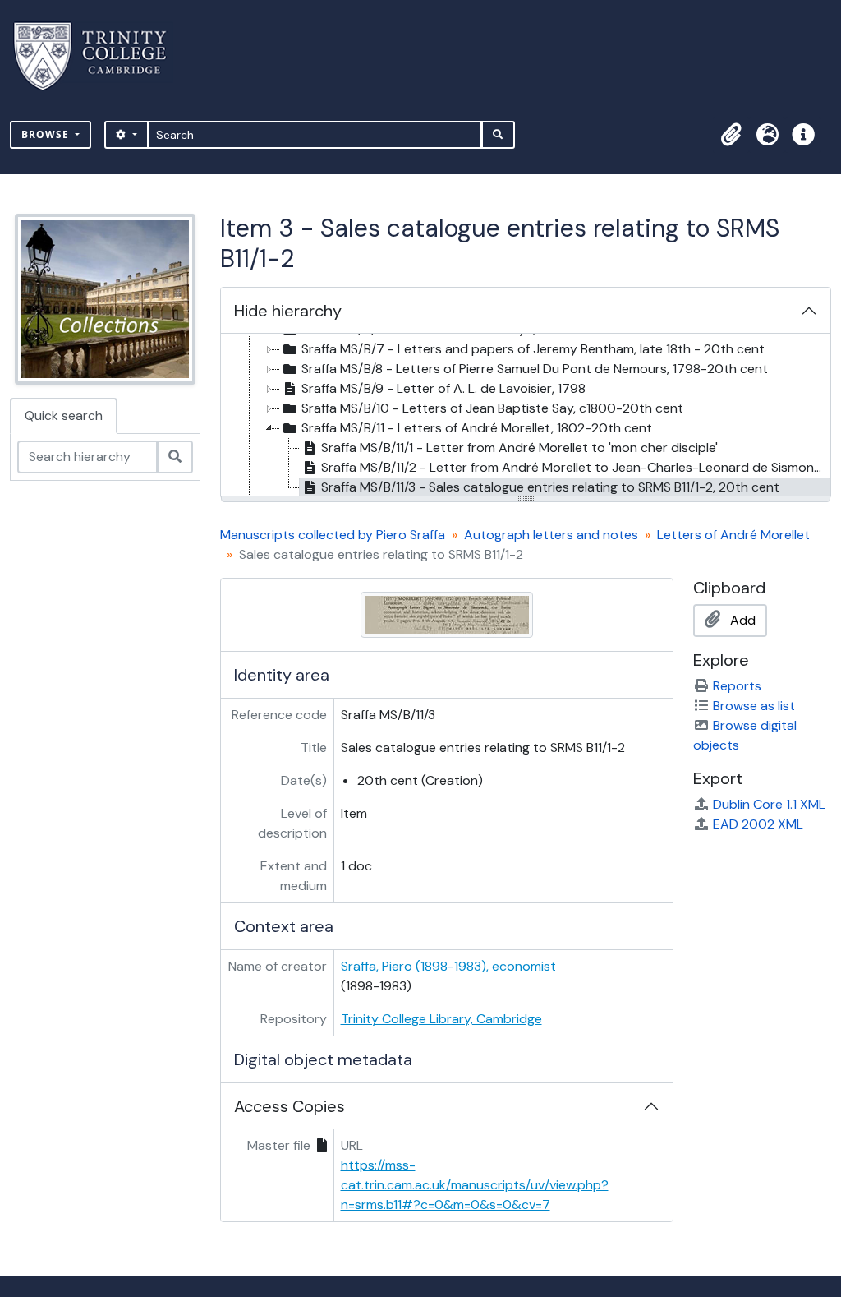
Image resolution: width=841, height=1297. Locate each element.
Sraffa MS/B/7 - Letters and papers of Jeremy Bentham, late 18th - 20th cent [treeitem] (533, 349)
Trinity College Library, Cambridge (441, 1018)
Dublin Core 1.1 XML (769, 804)
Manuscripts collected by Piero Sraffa (332, 534)
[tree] (525, 416)
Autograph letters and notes (551, 534)
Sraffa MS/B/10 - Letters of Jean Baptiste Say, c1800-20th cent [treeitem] (492, 408)
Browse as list (754, 705)
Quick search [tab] (64, 415)
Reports (737, 686)
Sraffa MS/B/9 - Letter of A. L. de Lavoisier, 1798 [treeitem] (443, 388)
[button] (731, 135)
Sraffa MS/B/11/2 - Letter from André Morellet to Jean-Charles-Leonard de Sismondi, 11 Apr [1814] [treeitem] (575, 467)
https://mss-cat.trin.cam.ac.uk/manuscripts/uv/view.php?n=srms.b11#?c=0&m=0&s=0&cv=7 (475, 1184)
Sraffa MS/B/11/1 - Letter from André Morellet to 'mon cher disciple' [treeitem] (519, 447)
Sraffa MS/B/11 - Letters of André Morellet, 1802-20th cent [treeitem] (476, 427)
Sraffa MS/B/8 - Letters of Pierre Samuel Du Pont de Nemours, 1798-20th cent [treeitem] (534, 368)
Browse (46, 134)
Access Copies (289, 1106)
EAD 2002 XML (758, 824)
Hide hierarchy (288, 310)
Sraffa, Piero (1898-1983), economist (448, 966)
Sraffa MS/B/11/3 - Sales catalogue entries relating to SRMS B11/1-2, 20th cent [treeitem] (550, 487)
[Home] (99, 56)
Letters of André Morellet (733, 534)
